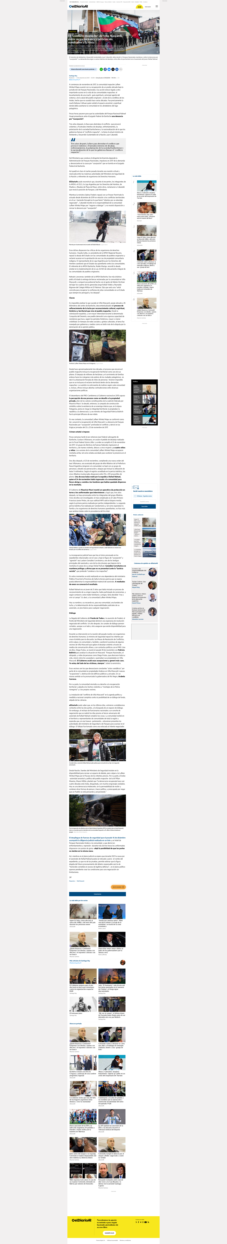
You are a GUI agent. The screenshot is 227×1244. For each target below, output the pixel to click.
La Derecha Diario (92, 1)
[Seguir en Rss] (148, 1222)
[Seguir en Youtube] (145, 1222)
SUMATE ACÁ (109, 1233)
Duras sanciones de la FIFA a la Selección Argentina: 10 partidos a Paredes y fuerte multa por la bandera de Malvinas (82, 1129)
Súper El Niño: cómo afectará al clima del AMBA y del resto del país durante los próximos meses (82, 922)
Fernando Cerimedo (84, 1)
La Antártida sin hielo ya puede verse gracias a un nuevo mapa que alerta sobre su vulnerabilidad (138, 553)
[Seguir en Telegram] (140, 1222)
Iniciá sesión (148, 6)
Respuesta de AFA (127, 1)
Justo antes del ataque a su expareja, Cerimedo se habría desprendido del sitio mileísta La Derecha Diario (83, 1156)
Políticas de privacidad (112, 1240)
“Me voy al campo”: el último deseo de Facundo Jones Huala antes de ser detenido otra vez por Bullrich (111, 1015)
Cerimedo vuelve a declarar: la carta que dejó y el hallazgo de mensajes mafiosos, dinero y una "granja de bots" (146, 264)
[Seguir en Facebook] (138, 1222)
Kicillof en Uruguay (100, 1)
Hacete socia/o (139, 7)
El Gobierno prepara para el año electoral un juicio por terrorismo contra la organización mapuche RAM (82, 988)
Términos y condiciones (125, 1240)
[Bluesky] (109, 69)
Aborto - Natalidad (135, 1)
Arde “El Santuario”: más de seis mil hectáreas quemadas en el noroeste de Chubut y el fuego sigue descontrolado (111, 988)
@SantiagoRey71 (75, 79)
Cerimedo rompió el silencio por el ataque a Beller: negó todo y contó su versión (111, 1156)
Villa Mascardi (80, 881)
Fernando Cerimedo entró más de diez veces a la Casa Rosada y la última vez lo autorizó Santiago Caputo (110, 1183)
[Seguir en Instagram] (143, 1222)
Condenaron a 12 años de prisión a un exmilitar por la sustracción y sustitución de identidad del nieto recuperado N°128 (111, 1101)
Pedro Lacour (102, 928)
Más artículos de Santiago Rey (80, 961)
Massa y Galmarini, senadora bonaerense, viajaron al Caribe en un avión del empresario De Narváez (111, 1074)
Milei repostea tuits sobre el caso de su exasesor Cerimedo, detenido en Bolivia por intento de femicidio (83, 1182)
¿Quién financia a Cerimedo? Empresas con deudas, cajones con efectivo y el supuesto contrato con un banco (82, 951)
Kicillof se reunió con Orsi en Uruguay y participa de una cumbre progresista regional (83, 1074)
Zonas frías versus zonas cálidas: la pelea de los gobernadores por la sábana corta (110, 950)
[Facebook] (105, 69)
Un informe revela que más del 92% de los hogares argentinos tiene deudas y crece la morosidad (83, 1100)
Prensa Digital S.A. (100, 1240)
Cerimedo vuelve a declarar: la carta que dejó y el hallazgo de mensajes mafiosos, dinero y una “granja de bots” (111, 1046)
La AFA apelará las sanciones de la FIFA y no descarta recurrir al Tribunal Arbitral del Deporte (110, 1128)
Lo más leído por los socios (79, 900)
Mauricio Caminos (74, 956)
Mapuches (72, 881)
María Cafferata (102, 954)
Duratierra (145, 1)
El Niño (141, 1)
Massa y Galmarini (108, 1)
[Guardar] (120, 69)
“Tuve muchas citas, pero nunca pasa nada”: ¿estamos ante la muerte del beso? (146, 216)
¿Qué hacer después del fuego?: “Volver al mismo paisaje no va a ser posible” (137, 533)
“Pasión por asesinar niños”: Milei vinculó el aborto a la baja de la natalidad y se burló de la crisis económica (110, 923)
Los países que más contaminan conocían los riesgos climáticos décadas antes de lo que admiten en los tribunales (137, 543)
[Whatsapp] (101, 69)
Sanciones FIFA (119, 1)
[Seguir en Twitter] (136, 1222)
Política (72, 32)
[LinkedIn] (116, 69)
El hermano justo (76, 1013)
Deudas (114, 1)
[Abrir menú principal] (157, 6)
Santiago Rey (73, 76)
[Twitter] (113, 69)
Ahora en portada (76, 1023)
